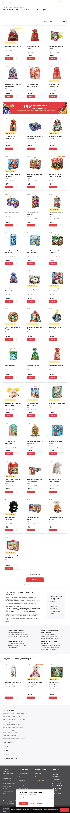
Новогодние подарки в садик (11, 716)
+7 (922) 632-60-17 (54, 610)
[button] (27, 798)
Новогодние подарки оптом (8, 792)
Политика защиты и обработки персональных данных (8, 810)
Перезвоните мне (56, 790)
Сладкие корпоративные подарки (13, 722)
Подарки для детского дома (11, 733)
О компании (38, 773)
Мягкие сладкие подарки (9, 783)
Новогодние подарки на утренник (13, 730)
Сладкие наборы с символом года (7, 779)
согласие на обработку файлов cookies (46, 809)
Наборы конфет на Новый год (7, 787)
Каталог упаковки (23, 785)
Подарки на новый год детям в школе (14, 719)
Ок (64, 810)
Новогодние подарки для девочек (13, 727)
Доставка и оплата (23, 773)
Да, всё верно (23, 803)
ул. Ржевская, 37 (56, 776)
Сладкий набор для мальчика (11, 724)
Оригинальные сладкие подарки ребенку (15, 713)
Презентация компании (40, 780)
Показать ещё (35, 579)
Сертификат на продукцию (22, 780)
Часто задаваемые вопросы (24, 789)
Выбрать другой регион (36, 803)
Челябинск (55, 774)
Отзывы (21, 776)
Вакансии (37, 776)
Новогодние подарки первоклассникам (14, 738)
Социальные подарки (9, 735)
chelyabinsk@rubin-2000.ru (57, 794)
